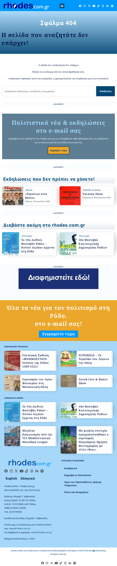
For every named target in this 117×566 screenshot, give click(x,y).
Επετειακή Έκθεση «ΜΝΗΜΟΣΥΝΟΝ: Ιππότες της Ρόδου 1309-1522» (35, 361)
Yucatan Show (92, 194)
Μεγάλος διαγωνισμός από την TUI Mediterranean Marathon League (37, 436)
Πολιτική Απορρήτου (76, 492)
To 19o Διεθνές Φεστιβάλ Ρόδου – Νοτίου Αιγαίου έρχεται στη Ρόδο (38, 245)
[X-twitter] (89, 6)
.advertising (98, 550)
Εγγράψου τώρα (58, 150)
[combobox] (48, 91)
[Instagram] (84, 6)
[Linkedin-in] (107, 6)
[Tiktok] (98, 6)
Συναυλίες (96, 190)
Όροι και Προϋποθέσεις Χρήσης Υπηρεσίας (83, 484)
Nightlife (87, 190)
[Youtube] (94, 6)
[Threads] (103, 6)
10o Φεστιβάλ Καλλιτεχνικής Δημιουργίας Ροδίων (92, 243)
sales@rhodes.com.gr (41, 532)
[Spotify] (112, 6)
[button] (62, 6)
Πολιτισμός (27, 236)
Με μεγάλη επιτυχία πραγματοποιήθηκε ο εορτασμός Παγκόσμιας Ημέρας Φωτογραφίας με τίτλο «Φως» (94, 440)
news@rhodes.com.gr (19, 528)
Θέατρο (29, 190)
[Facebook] (80, 6)
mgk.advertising (32, 490)
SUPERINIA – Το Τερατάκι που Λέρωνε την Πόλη (94, 359)
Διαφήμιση (70, 468)
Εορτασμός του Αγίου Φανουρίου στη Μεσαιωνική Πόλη (37, 383)
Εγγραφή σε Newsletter (78, 475)
